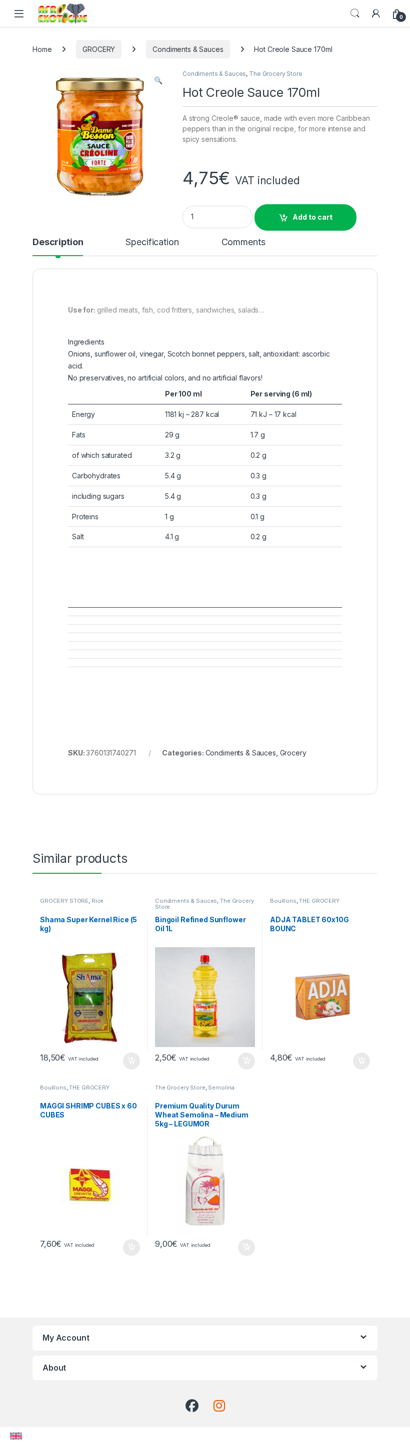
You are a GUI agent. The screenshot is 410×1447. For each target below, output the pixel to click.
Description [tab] (57, 242)
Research (355, 13)
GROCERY (98, 49)
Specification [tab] (152, 242)
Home (42, 49)
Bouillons (283, 900)
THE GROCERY (319, 900)
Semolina (221, 1087)
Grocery (293, 752)
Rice (98, 900)
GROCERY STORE (64, 900)
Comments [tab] (244, 242)
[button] (158, 80)
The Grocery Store (275, 73)
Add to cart (312, 217)
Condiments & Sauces (187, 49)
